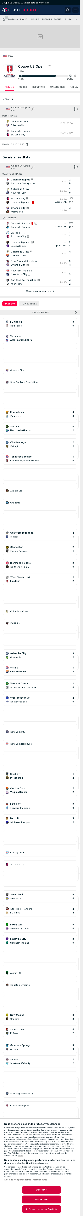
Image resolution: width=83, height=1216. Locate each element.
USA (10, 55)
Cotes (23, 87)
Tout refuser (41, 1199)
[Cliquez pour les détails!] (40, 123)
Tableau (75, 87)
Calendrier (57, 87)
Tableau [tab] (10, 303)
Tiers (20, 1155)
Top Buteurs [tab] (29, 303)
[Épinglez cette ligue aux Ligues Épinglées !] (49, 66)
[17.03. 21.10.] (47, 76)
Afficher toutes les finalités (41, 1209)
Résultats (38, 87)
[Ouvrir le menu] (75, 10)
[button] (75, 76)
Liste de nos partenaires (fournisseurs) (25, 1179)
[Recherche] (68, 10)
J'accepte (41, 1189)
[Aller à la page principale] (19, 10)
